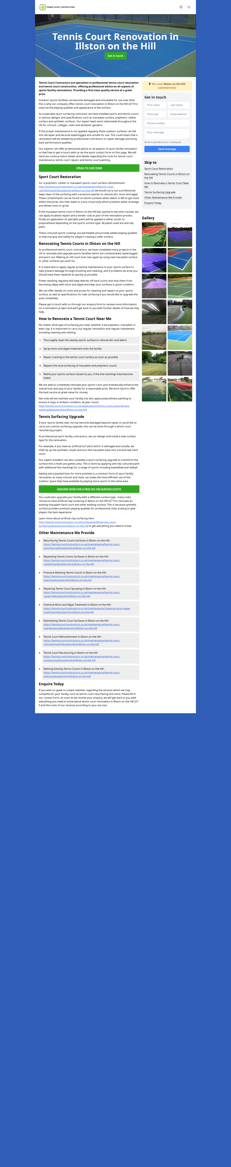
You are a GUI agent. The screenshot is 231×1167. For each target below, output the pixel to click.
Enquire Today (152, 203)
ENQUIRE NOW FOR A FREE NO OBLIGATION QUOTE (89, 489)
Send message (167, 149)
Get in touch (115, 56)
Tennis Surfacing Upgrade (159, 192)
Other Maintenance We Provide (163, 197)
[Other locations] (181, 7)
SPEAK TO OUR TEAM (89, 168)
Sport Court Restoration (158, 168)
